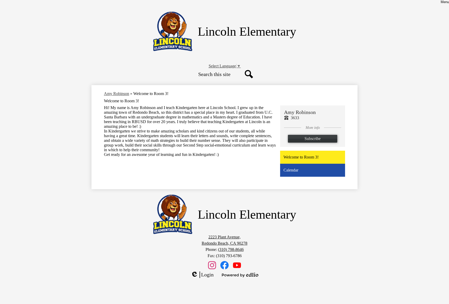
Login (202, 275)
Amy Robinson (116, 93)
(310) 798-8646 (231, 249)
